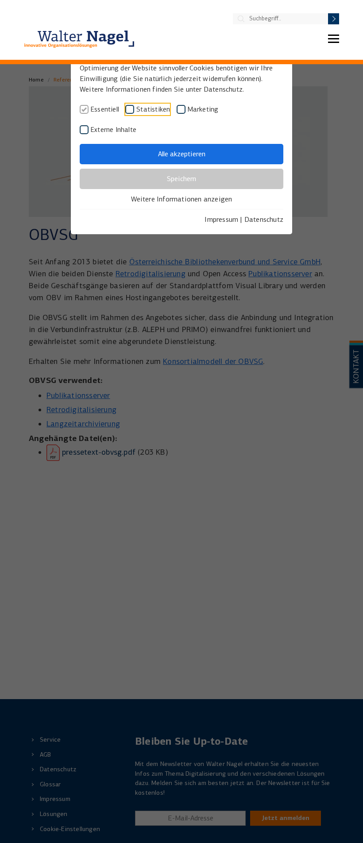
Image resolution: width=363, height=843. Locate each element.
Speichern (181, 178)
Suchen (333, 18)
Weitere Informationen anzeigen (181, 199)
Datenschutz (263, 219)
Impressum (221, 219)
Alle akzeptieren (181, 154)
